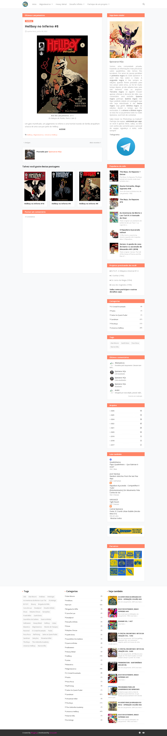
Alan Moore (115, 343)
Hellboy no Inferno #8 (88, 203)
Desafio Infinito (49, 608)
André (117, 390)
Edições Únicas (35, 612)
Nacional (26, 631)
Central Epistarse (116, 509)
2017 (126, 445)
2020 (126, 432)
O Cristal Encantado (126, 306)
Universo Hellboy (51, 135)
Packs (126, 311)
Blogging (34, 733)
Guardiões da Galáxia (30, 619)
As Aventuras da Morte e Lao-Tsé (34, 600)
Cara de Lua (27, 608)
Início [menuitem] (34, 4)
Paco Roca (135, 343)
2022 (126, 423)
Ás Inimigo (52, 600)
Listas (54, 623)
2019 (126, 436)
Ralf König (36, 634)
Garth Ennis (125, 343)
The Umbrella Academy (40, 642)
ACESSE (62, 129)
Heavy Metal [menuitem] (61, 4)
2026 (126, 411)
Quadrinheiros (115, 462)
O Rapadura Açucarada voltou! (130, 231)
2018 (126, 441)
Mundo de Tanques (51, 627)
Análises (42, 597)
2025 (126, 415)
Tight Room (114, 502)
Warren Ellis (115, 347)
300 (24, 597)
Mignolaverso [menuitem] (45, 4)
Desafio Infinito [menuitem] (75, 4)
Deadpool (37, 608)
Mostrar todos (116, 518)
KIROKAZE (114, 499)
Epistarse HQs (55, 151)
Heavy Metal (37, 623)
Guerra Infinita (46, 619)
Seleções (35, 638)
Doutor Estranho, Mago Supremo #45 (130, 187)
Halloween (27, 623)
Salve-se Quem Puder (126, 315)
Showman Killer (46, 638)
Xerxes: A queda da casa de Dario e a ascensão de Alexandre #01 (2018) (131, 246)
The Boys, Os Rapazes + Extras (130, 173)
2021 (126, 428)
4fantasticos (120, 363)
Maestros (26, 627)
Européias (46, 612)
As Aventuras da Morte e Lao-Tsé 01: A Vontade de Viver (131, 215)
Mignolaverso (38, 135)
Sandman (126, 319)
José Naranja (115, 474)
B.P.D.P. (26, 604)
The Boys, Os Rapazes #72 (129, 200)
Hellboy (30, 135)
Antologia (50, 597)
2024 (126, 419)
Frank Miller (27, 616)
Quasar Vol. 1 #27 (125, 621)
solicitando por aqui (134, 121)
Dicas (25, 612)
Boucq (33, 604)
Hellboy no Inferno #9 (61, 203)
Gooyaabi (53, 733)
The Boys (126, 324)
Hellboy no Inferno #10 (34, 203)
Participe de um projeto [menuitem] (97, 4)
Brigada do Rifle (43, 604)
